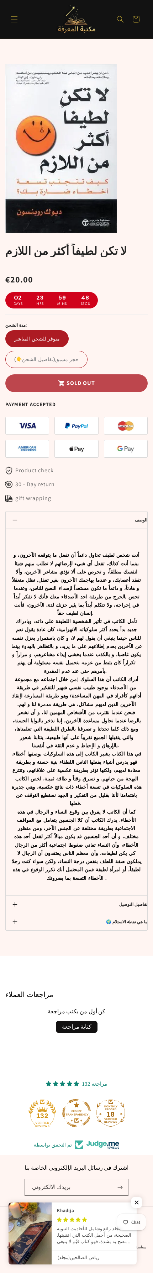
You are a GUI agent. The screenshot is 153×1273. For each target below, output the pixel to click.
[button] (14, 19)
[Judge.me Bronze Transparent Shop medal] (76, 1113)
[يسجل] (120, 1187)
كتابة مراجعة (76, 1026)
